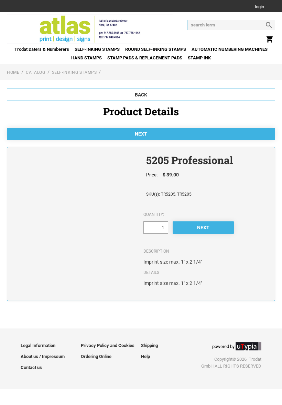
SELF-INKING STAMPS (97, 49)
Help (145, 356)
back (141, 94)
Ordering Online (96, 356)
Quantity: (153, 214)
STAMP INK (199, 57)
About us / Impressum (43, 356)
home (13, 72)
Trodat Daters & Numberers (41, 49)
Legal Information (38, 345)
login (259, 7)
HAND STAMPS (86, 57)
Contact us (31, 367)
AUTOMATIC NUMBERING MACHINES (230, 49)
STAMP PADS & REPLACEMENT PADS (144, 57)
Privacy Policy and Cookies (107, 345)
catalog (35, 72)
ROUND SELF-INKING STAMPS (155, 49)
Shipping (149, 345)
